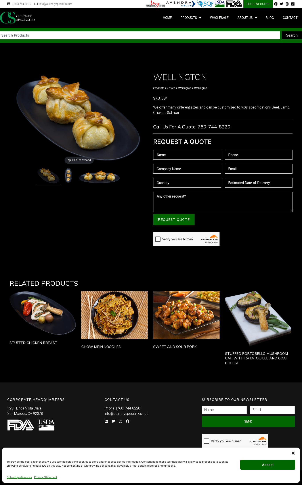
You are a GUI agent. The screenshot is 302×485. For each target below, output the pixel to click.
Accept (268, 465)
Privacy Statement (45, 477)
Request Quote (174, 219)
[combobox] (140, 35)
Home (167, 18)
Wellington (184, 88)
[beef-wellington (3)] (99, 177)
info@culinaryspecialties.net (126, 413)
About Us (245, 18)
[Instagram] (287, 4)
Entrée (171, 88)
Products (189, 18)
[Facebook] (275, 4)
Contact (290, 18)
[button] (293, 453)
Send (248, 421)
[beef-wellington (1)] (68, 176)
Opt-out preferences (19, 477)
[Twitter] (281, 4)
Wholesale (219, 18)
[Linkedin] (293, 4)
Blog (270, 18)
